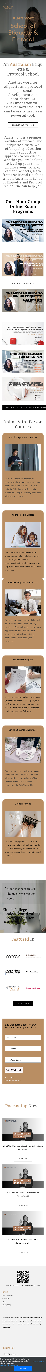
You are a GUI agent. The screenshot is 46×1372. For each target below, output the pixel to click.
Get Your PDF (14, 1069)
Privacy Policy (6, 1304)
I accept (23, 1368)
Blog (4, 1301)
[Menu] (42, 3)
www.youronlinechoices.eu (9, 1365)
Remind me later (38, 1362)
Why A (4, 1295)
